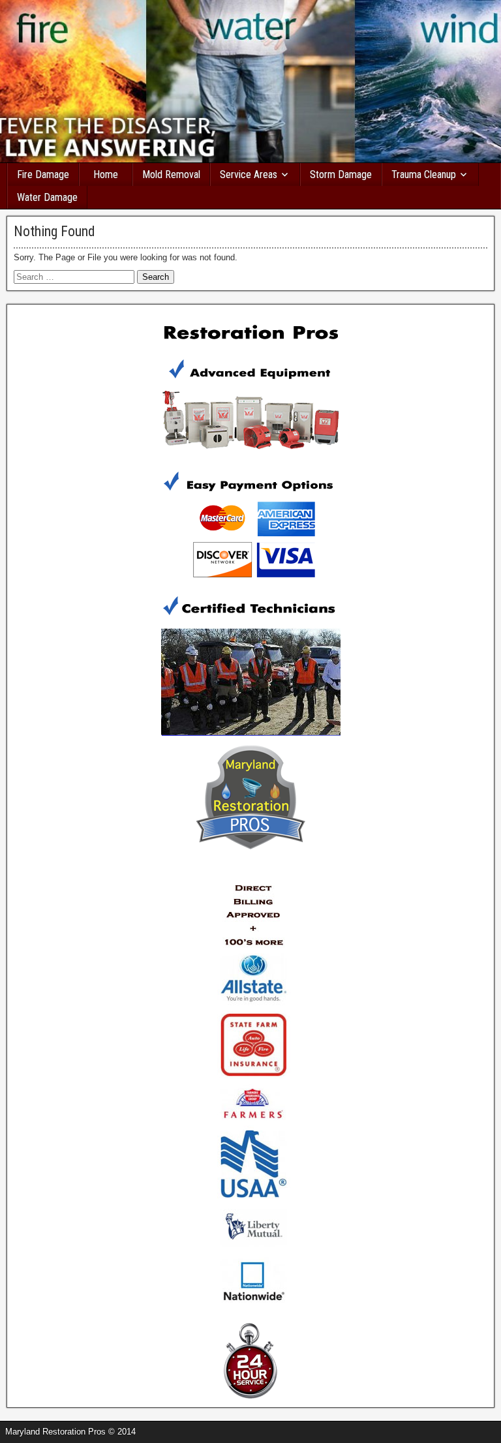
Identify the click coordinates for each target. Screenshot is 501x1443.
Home (105, 174)
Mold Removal (171, 174)
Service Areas (248, 174)
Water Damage (47, 197)
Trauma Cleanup (423, 174)
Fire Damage (43, 174)
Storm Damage (341, 174)
